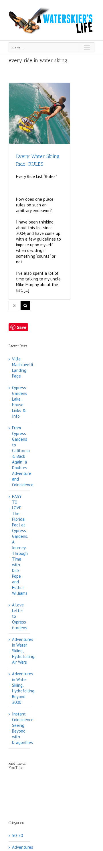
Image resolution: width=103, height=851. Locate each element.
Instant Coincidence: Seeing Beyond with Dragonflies (23, 728)
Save (21, 327)
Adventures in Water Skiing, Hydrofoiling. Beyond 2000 (23, 688)
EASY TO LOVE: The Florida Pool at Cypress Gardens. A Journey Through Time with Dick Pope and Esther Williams (20, 545)
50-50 (17, 835)
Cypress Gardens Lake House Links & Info (19, 402)
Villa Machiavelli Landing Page (22, 367)
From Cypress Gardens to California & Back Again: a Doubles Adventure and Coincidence (22, 456)
